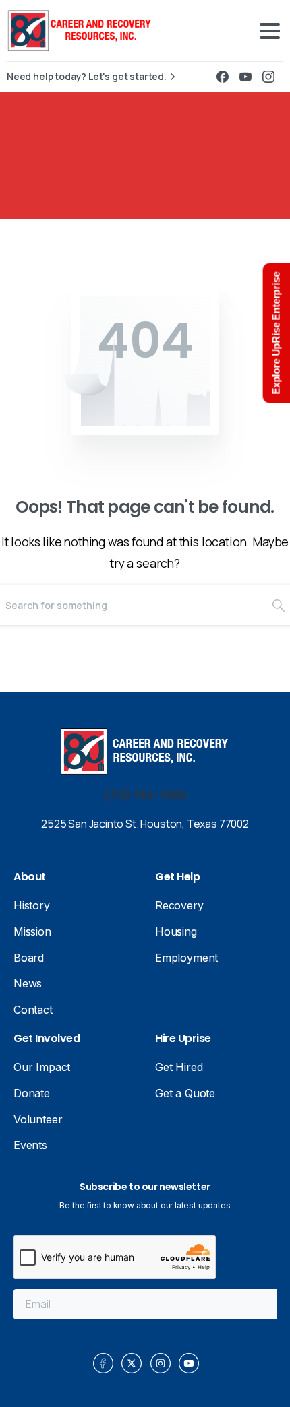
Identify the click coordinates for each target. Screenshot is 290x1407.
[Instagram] (268, 76)
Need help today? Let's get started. (87, 77)
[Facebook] (222, 76)
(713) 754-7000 (144, 795)
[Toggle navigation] (269, 31)
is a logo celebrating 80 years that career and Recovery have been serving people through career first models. (91, 30)
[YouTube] (245, 76)
